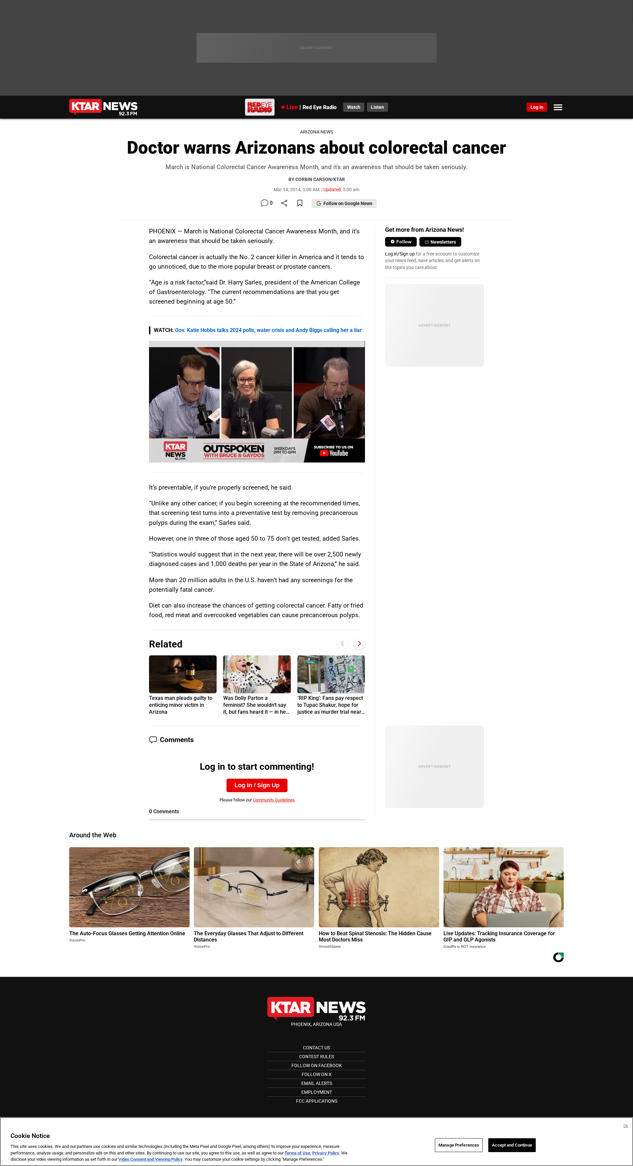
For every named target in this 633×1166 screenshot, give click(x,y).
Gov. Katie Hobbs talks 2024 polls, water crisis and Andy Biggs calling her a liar (268, 330)
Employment (316, 1092)
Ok (625, 1126)
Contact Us (316, 1047)
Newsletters (443, 242)
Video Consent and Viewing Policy (150, 1159)
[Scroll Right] (359, 643)
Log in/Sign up (400, 253)
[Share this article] (284, 203)
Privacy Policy (325, 1153)
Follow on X (317, 1074)
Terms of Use (297, 1153)
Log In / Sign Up (257, 785)
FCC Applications (316, 1101)
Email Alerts (316, 1083)
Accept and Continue (512, 1145)
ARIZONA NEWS (316, 132)
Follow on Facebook (316, 1065)
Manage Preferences (458, 1145)
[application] (257, 402)
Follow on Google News (347, 203)
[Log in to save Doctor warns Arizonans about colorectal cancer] (300, 203)
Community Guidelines (274, 799)
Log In (536, 107)
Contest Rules (316, 1056)
